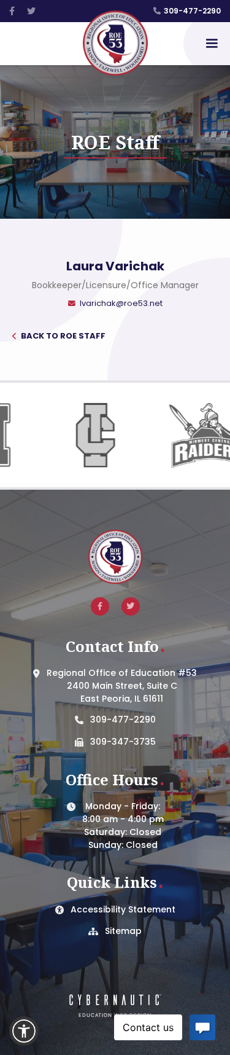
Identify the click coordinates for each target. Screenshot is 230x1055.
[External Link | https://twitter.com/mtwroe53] (130, 606)
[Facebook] (12, 11)
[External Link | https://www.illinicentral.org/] (77, 435)
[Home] (115, 43)
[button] (211, 43)
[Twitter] (31, 11)
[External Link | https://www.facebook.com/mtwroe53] (100, 606)
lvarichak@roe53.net (121, 303)
